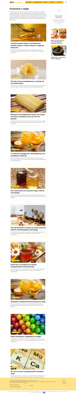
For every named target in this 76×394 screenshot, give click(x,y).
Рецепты (52, 2)
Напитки (59, 2)
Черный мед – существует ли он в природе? (58, 58)
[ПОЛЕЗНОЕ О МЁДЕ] (28, 40)
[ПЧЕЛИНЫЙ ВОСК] (58, 38)
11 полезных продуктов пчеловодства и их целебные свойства (28, 155)
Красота (46, 2)
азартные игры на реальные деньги (19, 380)
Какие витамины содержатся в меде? (26, 336)
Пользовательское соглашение (15, 387)
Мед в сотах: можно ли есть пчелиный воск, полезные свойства (57, 42)
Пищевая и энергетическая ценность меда (28, 302)
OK (44, 392)
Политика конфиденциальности (15, 385)
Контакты (64, 380)
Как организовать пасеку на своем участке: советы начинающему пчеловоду (28, 229)
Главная (11, 6)
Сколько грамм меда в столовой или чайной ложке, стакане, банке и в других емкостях (27, 45)
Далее (31, 385)
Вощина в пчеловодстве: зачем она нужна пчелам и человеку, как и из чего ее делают (28, 117)
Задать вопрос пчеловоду (14, 384)
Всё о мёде (28, 2)
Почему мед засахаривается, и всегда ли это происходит (27, 82)
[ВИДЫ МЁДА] (58, 55)
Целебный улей (37, 2)
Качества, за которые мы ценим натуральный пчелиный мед (24, 266)
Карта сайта (64, 383)
